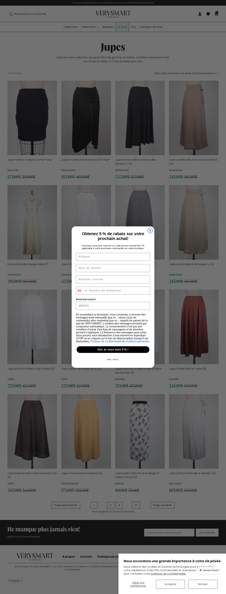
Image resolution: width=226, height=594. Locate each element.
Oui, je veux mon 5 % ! (113, 349)
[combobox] (82, 290)
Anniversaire (86, 299)
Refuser (203, 584)
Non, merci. (113, 359)
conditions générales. (137, 341)
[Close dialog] (150, 230)
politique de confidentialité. (168, 574)
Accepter (171, 584)
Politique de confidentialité (106, 341)
